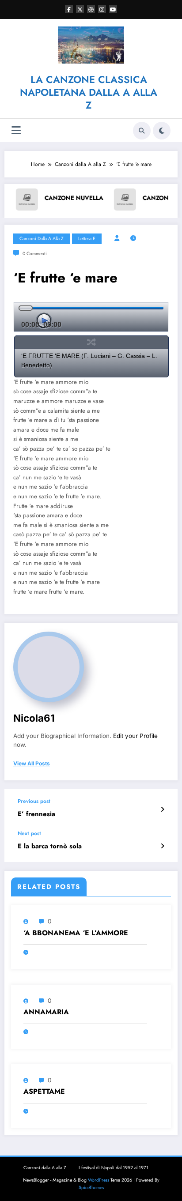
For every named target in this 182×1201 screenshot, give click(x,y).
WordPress (98, 1180)
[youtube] (113, 9)
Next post (29, 833)
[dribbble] (91, 9)
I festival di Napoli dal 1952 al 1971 (113, 1167)
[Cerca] (142, 130)
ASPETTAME (44, 1091)
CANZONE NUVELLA (41, 198)
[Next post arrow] (162, 846)
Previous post (34, 801)
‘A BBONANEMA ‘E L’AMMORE (75, 933)
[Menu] (16, 130)
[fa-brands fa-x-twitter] (80, 9)
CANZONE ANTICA (137, 198)
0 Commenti (35, 253)
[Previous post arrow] (162, 809)
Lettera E (86, 238)
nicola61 (34, 718)
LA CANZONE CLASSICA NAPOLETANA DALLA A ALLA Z (88, 92)
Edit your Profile (135, 735)
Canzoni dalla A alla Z (41, 238)
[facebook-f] (69, 9)
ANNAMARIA (46, 1012)
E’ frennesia (36, 814)
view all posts (31, 764)
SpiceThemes (91, 1187)
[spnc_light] (162, 130)
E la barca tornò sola (50, 846)
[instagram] (102, 9)
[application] (91, 316)
